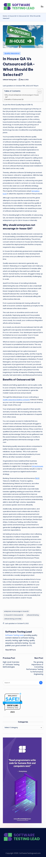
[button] (10, 650)
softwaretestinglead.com (12, 702)
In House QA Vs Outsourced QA (13, 615)
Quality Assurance (12, 53)
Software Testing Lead (18, 631)
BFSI (37, 478)
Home (5, 16)
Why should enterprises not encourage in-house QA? (22, 96)
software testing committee (12, 619)
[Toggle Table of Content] (38, 92)
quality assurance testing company (16, 400)
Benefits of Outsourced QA (14, 99)
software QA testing (33, 615)
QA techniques (37, 466)
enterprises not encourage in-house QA (16, 611)
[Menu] (42, 6)
